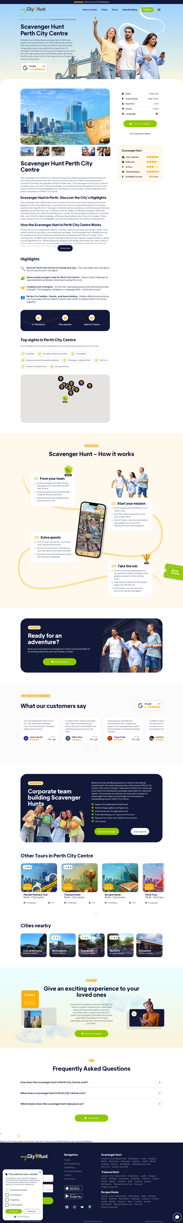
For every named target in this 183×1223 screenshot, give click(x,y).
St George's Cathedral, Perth (79, 360)
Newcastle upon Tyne (141, 1164)
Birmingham (134, 1158)
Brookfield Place (62, 367)
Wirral (130, 1181)
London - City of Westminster (114, 1158)
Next (96, 749)
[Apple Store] (73, 1188)
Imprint (148, 1221)
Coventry (138, 1181)
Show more (65, 248)
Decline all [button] (32, 1211)
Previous (87, 749)
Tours (115, 9)
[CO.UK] (159, 9)
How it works (90, 9)
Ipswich (114, 1164)
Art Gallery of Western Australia (55, 354)
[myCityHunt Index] (35, 9)
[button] (22, 1216)
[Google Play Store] (73, 1196)
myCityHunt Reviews (73, 1171)
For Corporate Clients (140, 133)
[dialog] (23, 1194)
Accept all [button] (14, 1211)
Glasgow (152, 1158)
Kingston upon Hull (120, 1167)
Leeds (143, 1158)
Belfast (153, 1161)
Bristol (104, 1161)
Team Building (129, 9)
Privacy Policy (70, 1179)
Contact (68, 1175)
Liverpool (136, 1161)
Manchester (114, 1161)
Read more (29, 1184)
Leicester (105, 1164)
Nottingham (125, 1164)
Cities (104, 9)
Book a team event (107, 831)
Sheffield (113, 1178)
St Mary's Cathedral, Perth (36, 367)
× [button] (40, 1172)
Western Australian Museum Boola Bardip (42, 360)
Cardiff (145, 1161)
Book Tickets (61, 662)
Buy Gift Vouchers (93, 1033)
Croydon (155, 1178)
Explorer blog (69, 1167)
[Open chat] (177, 1217)
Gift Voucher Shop (72, 1164)
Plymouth (105, 1167)
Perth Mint (30, 354)
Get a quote (140, 831)
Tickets (67, 1160)
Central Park (81, 354)
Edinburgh (125, 1161)
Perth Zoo (104, 360)
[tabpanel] (38, 320)
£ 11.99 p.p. (142, 124)
